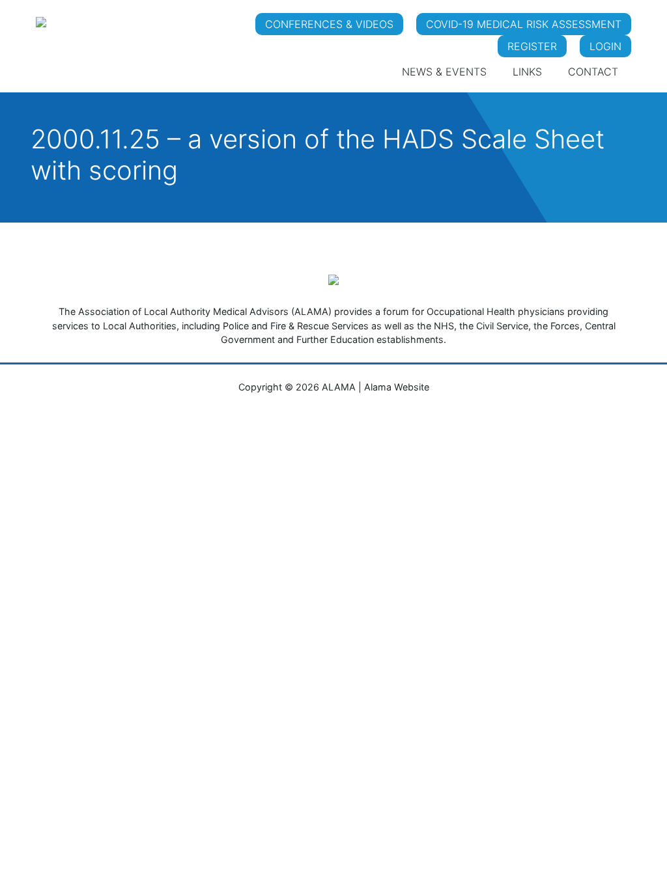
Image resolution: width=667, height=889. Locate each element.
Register (532, 46)
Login (605, 46)
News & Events (444, 71)
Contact (593, 71)
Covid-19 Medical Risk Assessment (523, 24)
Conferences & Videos (329, 24)
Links (527, 71)
